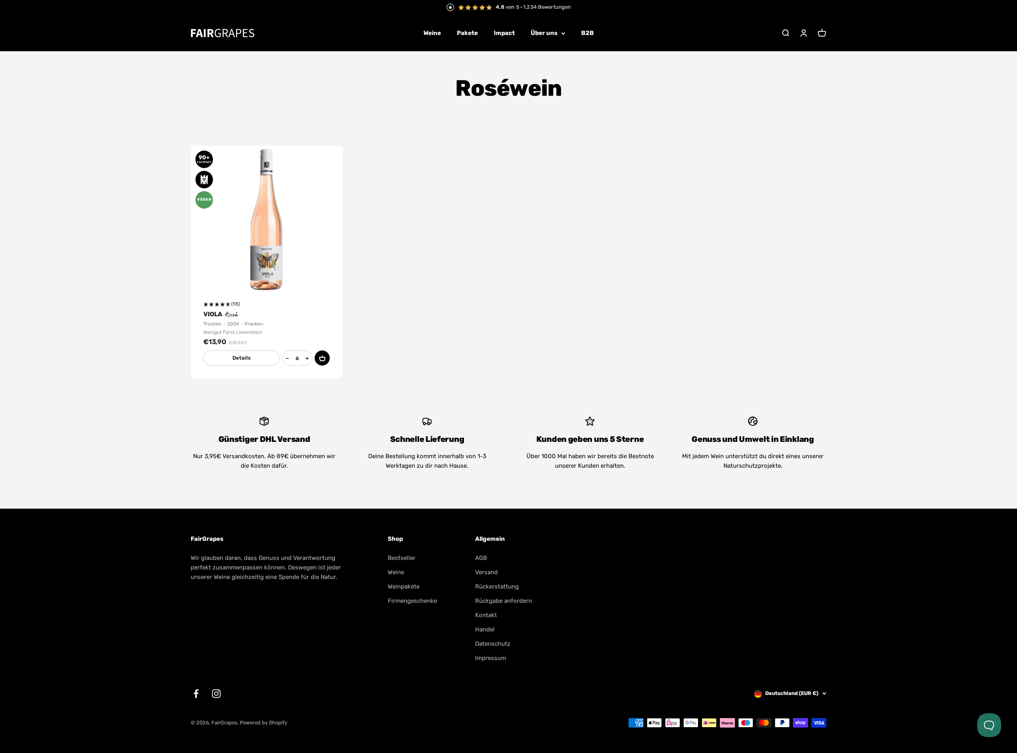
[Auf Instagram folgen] (216, 693)
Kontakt (486, 615)
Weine (432, 33)
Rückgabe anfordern (503, 600)
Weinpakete (404, 586)
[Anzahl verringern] (287, 358)
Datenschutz (492, 643)
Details (241, 358)
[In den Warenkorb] (322, 358)
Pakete (467, 33)
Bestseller (402, 557)
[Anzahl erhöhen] (307, 358)
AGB (481, 557)
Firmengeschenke (412, 600)
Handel (485, 629)
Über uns (544, 33)
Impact (504, 33)
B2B (587, 33)
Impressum (490, 658)
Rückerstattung (497, 586)
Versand (486, 572)
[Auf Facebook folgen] (196, 693)
